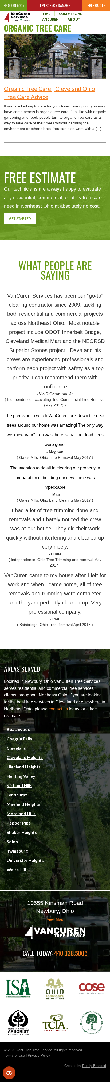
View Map (55, 919)
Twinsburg (17, 850)
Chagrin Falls (19, 738)
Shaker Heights (22, 832)
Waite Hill (16, 869)
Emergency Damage (55, 5)
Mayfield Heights (23, 804)
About (74, 19)
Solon (12, 841)
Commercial (70, 13)
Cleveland (16, 747)
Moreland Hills (21, 813)
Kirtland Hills (19, 785)
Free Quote (96, 5)
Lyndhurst (17, 794)
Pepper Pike (19, 822)
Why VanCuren (45, 19)
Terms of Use (14, 1055)
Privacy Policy (39, 1055)
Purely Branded (94, 1066)
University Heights (25, 860)
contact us (58, 709)
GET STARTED (20, 219)
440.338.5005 (13, 5)
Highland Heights (24, 766)
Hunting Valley (21, 776)
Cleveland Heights (25, 757)
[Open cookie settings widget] (9, 1072)
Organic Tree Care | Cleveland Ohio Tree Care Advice (49, 92)
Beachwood (18, 729)
